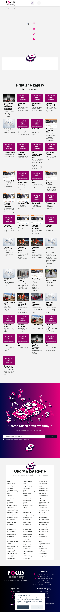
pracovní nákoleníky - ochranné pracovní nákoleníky (9, 230)
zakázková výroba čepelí (8, 366)
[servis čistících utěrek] (9, 297)
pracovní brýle (51, 203)
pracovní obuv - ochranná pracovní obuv (23, 229)
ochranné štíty (37, 203)
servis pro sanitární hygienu (49, 304)
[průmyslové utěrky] (9, 273)
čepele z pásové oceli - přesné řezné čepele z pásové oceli (51, 109)
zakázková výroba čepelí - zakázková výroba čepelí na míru (9, 372)
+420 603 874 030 (45, 576)
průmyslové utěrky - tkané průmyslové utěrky (9, 284)
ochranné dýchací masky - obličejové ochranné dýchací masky (23, 187)
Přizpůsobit (36, 607)
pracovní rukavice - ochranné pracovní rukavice (51, 230)
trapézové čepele (7, 344)
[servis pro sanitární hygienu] (51, 297)
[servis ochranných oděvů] (23, 297)
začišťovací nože (50, 344)
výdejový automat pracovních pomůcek (36, 346)
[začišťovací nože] (51, 338)
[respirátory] (37, 273)
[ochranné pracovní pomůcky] (51, 175)
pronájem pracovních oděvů (36, 249)
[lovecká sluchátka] (23, 147)
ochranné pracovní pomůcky (49, 182)
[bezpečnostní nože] (23, 98)
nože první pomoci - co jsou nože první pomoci (51, 157)
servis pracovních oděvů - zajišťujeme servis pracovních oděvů (37, 310)
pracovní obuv (23, 225)
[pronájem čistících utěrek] (9, 242)
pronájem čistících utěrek (9, 248)
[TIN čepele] (51, 319)
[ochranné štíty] (37, 197)
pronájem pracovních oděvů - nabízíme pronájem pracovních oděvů (37, 255)
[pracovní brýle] (51, 197)
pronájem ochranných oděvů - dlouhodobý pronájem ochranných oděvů (23, 255)
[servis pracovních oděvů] (37, 297)
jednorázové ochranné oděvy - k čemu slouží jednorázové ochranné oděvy (51, 137)
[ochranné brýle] (9, 175)
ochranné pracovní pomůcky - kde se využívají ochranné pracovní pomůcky (51, 188)
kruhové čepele (9, 152)
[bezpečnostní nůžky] (37, 98)
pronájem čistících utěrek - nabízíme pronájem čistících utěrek (9, 253)
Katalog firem (14, 8)
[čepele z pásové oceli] (51, 98)
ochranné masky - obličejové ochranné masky (37, 186)
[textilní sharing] (37, 319)
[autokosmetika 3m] (10, 3)
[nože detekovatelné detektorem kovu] (37, 147)
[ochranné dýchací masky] (23, 175)
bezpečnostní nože (22, 104)
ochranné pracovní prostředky (8, 204)
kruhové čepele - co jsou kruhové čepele (9, 155)
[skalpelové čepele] (9, 319)
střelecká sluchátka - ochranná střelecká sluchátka (23, 330)
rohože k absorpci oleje (51, 279)
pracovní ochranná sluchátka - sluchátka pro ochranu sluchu (37, 233)
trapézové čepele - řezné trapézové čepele (9, 349)
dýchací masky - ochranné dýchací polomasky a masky (23, 132)
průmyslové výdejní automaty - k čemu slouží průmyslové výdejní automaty (23, 286)
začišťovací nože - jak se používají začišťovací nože (51, 349)
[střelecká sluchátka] (23, 319)
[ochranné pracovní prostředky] (9, 197)
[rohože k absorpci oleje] (51, 273)
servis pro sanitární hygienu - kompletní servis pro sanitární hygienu (51, 310)
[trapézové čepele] (9, 338)
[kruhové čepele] (9, 147)
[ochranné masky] (37, 175)
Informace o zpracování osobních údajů (44, 584)
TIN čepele (50, 325)
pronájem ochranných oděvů (22, 249)
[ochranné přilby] (23, 197)
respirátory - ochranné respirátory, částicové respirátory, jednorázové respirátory (35, 285)
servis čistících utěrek (9, 303)
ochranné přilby (23, 203)
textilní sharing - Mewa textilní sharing (37, 327)
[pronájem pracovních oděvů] (37, 242)
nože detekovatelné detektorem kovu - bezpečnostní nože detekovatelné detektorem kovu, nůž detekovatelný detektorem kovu (37, 163)
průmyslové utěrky (8, 279)
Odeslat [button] (51, 436)
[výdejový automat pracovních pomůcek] (37, 338)
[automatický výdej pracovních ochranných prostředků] (9, 98)
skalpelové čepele (7, 325)
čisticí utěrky (8, 129)
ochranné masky (35, 181)
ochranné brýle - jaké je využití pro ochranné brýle (9, 184)
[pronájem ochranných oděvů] (23, 242)
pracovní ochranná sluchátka (35, 226)
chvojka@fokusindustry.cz (45, 578)
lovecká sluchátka (21, 153)
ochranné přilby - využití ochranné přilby (22, 206)
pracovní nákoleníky (7, 226)
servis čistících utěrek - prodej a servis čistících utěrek (8, 308)
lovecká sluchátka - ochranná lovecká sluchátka (23, 157)
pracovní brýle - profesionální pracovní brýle (50, 206)
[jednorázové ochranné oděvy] (51, 123)
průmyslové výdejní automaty (22, 280)
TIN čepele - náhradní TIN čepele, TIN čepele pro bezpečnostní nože (51, 329)
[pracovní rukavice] (51, 219)
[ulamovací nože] (23, 338)
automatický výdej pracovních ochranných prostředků (8, 107)
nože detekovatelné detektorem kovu (37, 155)
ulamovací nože (21, 344)
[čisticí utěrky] (9, 123)
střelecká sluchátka (21, 325)
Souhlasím (23, 607)
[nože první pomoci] (51, 147)
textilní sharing (37, 325)
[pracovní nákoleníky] (9, 219)
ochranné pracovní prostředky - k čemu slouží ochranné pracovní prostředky (9, 210)
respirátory (36, 279)
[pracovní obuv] (23, 219)
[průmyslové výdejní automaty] (23, 273)
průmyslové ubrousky (50, 248)
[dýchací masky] (23, 123)
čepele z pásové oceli (50, 104)
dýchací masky (23, 129)
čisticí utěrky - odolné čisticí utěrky (9, 131)
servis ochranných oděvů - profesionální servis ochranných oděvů (23, 310)
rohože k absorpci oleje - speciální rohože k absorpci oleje (51, 285)
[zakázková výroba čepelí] (9, 360)
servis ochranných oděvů (22, 304)
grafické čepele (37, 129)
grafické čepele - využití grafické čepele (36, 132)
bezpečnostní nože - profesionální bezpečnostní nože (23, 108)
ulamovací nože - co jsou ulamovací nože (23, 348)
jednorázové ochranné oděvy (50, 130)
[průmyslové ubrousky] (51, 242)
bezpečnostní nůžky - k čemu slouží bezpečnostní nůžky (37, 108)
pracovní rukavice (49, 226)
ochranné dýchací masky (23, 181)
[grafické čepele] (37, 123)
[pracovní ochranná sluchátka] (37, 219)
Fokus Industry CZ (45, 591)
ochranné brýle (9, 181)
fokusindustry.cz (6, 8)
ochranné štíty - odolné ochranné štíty (36, 206)
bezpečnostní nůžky (36, 104)
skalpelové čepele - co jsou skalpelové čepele (9, 330)
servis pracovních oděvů (36, 304)
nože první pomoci (50, 153)
